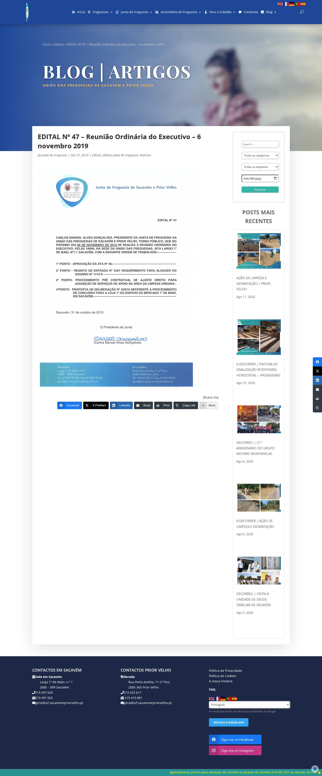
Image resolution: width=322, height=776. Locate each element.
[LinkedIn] (317, 380)
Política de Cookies (222, 676)
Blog (269, 12)
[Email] (317, 389)
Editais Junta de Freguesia (120, 155)
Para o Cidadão (220, 12)
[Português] (297, 4)
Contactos (251, 12)
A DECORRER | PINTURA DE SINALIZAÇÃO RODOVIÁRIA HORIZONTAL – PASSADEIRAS (258, 369)
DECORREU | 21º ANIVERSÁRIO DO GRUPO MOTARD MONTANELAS (255, 448)
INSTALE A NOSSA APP (228, 722)
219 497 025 (44, 698)
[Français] (286, 4)
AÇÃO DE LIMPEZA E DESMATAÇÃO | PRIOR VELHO (253, 283)
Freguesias (101, 12)
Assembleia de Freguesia (179, 12)
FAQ (212, 689)
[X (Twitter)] (317, 371)
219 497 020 (44, 692)
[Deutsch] (292, 4)
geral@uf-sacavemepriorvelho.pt (59, 703)
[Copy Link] (317, 407)
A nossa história (220, 681)
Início (81, 12)
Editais (59, 44)
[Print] (317, 398)
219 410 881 (133, 698)
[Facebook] (317, 361)
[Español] (303, 4)
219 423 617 (132, 692)
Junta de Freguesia (134, 12)
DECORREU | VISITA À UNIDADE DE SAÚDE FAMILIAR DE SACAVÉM (253, 599)
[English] (280, 4)
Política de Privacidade (225, 671)
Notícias (145, 155)
